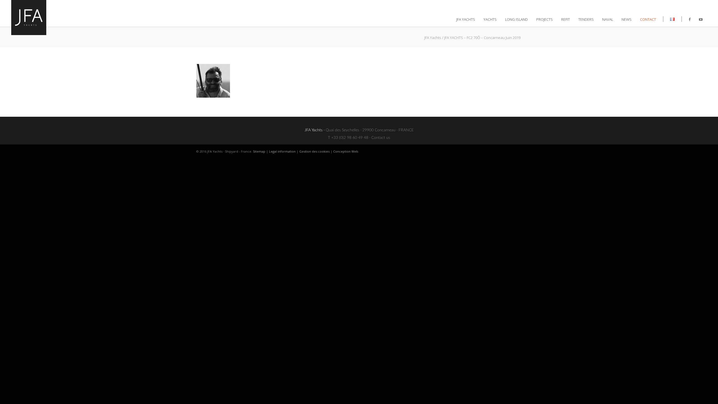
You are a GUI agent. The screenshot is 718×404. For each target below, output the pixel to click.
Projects (544, 19)
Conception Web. (346, 151)
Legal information (282, 151)
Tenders (586, 19)
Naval (607, 19)
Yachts (490, 19)
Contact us (380, 138)
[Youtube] (701, 19)
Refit (565, 19)
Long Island (516, 19)
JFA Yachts (432, 37)
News (627, 19)
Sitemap (259, 151)
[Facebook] (689, 19)
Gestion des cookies (314, 151)
